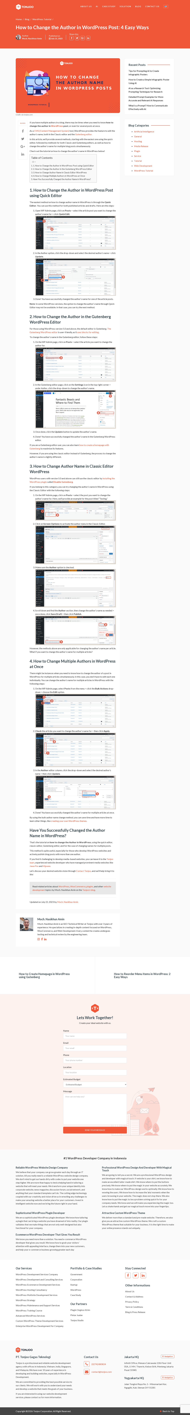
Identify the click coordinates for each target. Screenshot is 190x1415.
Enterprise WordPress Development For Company (39, 1326)
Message (67, 1091)
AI (97, 6)
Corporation (76, 1279)
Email (65, 1042)
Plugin (137, 151)
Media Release (141, 146)
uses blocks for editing (88, 332)
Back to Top (168, 1411)
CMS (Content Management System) (51, 130)
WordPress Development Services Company (37, 1274)
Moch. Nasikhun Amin (32, 38)
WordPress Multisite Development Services (36, 1295)
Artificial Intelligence (144, 131)
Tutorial (138, 160)
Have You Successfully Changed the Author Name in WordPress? (62, 179)
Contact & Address (134, 1296)
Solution (125, 6)
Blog (138, 6)
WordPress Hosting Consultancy (31, 1289)
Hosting (138, 141)
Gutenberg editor (83, 134)
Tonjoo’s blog (88, 890)
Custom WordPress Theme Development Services (39, 1320)
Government (76, 1274)
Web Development (143, 165)
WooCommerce (78, 886)
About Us (86, 6)
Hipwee (46, 866)
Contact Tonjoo (83, 871)
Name (66, 1030)
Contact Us (152, 6)
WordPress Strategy (25, 1300)
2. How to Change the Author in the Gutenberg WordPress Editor (62, 169)
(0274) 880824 (99, 1364)
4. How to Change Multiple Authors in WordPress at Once (59, 176)
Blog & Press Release (135, 1312)
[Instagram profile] (38, 939)
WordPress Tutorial (41, 19)
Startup (73, 1284)
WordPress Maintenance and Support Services (38, 1305)
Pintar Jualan (76, 1315)
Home (19, 19)
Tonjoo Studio (77, 1320)
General (138, 136)
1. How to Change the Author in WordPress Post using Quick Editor (63, 165)
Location (67, 1067)
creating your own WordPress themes (69, 821)
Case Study (108, 6)
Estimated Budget (71, 1079)
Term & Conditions (134, 1307)
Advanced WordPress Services (30, 1315)
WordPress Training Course (29, 1310)
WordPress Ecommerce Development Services (38, 1284)
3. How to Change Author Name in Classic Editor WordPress (60, 172)
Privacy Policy (132, 1301)
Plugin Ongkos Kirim (80, 1310)
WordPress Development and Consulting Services (39, 1279)
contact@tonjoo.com (102, 1371)
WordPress (57, 126)
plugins (89, 886)
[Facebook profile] (42, 939)
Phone (66, 1055)
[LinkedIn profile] (45, 939)
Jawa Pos (34, 866)
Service (137, 156)
